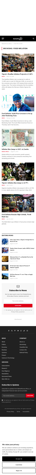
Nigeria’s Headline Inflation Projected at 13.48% (17, 74)
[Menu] (3, 38)
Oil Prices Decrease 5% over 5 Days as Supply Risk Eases (21, 275)
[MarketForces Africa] (18, 38)
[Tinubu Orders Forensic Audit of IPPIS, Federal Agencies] (5, 250)
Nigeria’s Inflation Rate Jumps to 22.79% (15, 183)
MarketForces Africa (7, 43)
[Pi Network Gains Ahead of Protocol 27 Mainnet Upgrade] (5, 268)
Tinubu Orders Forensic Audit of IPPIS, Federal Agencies (22, 249)
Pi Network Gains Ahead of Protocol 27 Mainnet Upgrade (20, 266)
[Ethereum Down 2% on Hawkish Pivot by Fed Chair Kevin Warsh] (5, 259)
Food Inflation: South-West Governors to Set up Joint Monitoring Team (17, 114)
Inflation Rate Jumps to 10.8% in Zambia (15, 149)
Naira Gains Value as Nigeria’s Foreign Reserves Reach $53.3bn (22, 240)
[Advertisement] (18, 18)
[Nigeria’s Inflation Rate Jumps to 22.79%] (18, 172)
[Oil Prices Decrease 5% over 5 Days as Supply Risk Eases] (5, 276)
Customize (19, 464)
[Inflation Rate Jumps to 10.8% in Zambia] (18, 138)
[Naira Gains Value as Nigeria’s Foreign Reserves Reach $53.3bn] (5, 242)
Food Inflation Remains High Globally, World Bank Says (16, 215)
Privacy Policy (15, 311)
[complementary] (18, 458)
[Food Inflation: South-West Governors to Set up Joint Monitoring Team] (18, 102)
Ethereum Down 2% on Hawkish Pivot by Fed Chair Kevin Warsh (21, 258)
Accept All (19, 459)
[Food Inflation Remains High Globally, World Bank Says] (18, 203)
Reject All (19, 470)
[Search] (33, 38)
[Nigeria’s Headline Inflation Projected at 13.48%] (18, 63)
